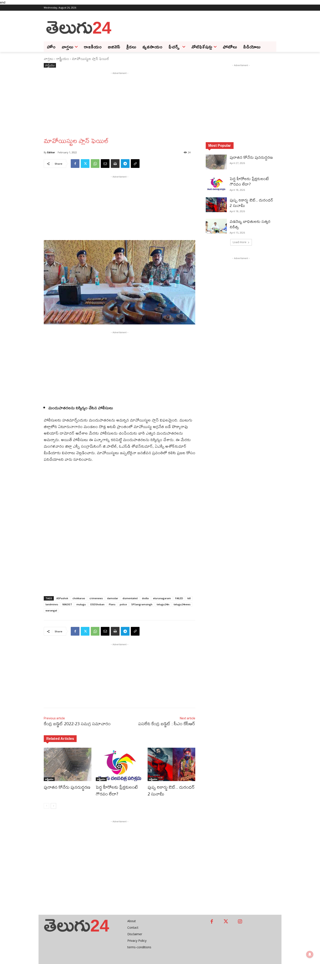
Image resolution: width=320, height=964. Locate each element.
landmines (51, 604)
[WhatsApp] (95, 163)
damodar (112, 598)
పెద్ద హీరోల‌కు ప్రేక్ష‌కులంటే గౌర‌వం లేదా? (117, 790)
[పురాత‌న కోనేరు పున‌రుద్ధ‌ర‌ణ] (67, 764)
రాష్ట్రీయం (62, 58)
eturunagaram (162, 598)
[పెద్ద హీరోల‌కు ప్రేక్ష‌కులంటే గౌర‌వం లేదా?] (119, 764)
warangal (51, 610)
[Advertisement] (195, 27)
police (123, 604)
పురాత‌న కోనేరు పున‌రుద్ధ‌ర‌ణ (67, 787)
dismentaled (130, 598)
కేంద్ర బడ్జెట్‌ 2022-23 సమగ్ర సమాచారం (77, 723)
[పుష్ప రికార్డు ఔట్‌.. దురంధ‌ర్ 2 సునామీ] (171, 764)
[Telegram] (125, 163)
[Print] (115, 163)
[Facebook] (75, 163)
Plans (112, 604)
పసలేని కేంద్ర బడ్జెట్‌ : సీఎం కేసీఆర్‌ (166, 723)
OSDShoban (97, 604)
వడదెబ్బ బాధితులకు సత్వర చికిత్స (250, 224)
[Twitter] (85, 163)
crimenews (96, 598)
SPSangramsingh (141, 604)
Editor (51, 152)
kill (189, 598)
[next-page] (53, 806)
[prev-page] (46, 806)
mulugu (81, 604)
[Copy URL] (135, 163)
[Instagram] (240, 922)
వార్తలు (48, 58)
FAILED (179, 598)
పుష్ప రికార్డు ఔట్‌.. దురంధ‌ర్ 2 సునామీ (171, 790)
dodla (145, 598)
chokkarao (78, 598)
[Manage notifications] (309, 954)
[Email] (105, 163)
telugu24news (182, 604)
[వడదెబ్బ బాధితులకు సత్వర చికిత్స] (216, 226)
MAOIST (67, 604)
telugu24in (163, 604)
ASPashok (62, 598)
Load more (239, 242)
